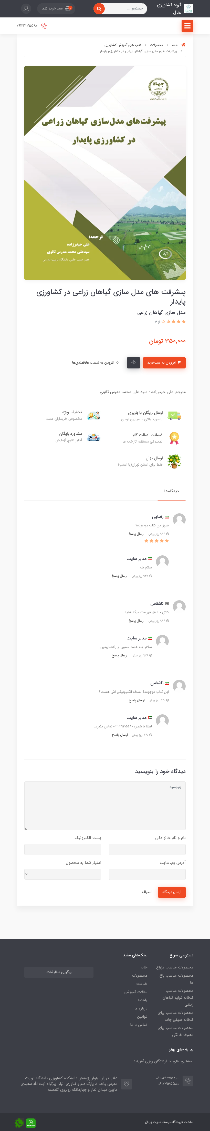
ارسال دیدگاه (171, 892)
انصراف (147, 892)
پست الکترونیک (88, 838)
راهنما (142, 1000)
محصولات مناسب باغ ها (176, 979)
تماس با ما (138, 1025)
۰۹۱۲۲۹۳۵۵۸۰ (27, 26)
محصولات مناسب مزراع (174, 967)
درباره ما (140, 1008)
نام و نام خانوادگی (170, 838)
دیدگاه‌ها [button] (171, 491)
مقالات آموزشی (135, 992)
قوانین (142, 1017)
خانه (144, 967)
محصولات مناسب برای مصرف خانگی (175, 1031)
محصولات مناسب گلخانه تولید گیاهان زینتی (177, 998)
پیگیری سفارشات (58, 972)
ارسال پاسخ (136, 534)
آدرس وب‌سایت (173, 862)
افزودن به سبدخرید (162, 363)
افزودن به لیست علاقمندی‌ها (93, 363)
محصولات (139, 976)
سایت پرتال (153, 1122)
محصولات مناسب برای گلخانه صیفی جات (175, 1016)
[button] (56, 8)
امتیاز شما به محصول (83, 862)
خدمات (141, 984)
